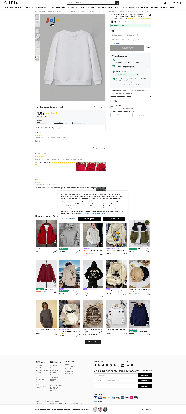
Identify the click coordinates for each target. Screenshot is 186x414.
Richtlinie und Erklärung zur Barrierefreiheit (54, 389)
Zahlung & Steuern (70, 366)
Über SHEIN (39, 368)
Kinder (43, 11)
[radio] (117, 35)
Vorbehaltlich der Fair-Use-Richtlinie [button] (125, 68)
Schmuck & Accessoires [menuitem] (127, 7)
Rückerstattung (54, 370)
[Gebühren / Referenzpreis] (118, 22)
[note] (90, 335)
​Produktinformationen (56, 385)
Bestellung (53, 372)
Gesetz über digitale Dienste (41, 387)
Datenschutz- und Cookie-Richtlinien (59, 403)
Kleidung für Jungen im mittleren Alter (56, 11)
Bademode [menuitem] (51, 7)
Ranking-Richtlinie (55, 383)
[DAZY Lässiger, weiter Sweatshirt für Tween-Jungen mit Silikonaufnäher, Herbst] (93, 233)
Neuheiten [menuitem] (18, 7)
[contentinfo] (123, 397)
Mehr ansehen (93, 342)
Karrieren (38, 375)
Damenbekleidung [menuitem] (40, 7)
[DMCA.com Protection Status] (100, 401)
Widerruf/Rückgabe (55, 368)
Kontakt (67, 364)
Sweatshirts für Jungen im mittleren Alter (78, 11)
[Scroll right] (180, 7)
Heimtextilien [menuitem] (154, 7)
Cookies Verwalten (76, 403)
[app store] (128, 366)
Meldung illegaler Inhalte (55, 380)
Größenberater (54, 377)
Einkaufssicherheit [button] (121, 71)
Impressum (39, 365)
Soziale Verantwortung (42, 370)
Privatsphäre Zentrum (41, 403)
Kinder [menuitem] (110, 7)
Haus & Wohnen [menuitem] (101, 7)
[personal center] (165, 3)
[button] (177, 3)
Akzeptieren (98, 394)
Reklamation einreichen (42, 390)
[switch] (58, 128)
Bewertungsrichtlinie (41, 116)
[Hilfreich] (93, 148)
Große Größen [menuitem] (60, 7)
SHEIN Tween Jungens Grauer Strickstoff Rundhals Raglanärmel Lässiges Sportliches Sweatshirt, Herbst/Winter (46, 329)
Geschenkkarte (69, 371)
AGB (37, 377)
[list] (109, 365)
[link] (169, 2)
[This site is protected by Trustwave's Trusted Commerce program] (95, 401)
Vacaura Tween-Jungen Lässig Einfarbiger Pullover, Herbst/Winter (139, 331)
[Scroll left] (178, 7)
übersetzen (38, 143)
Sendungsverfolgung (55, 375)
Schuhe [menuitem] (116, 7)
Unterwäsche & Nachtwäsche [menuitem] (75, 7)
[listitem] (46, 238)
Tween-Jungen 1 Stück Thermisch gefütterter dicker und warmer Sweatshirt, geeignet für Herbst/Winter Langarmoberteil (93, 291)
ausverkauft (127, 48)
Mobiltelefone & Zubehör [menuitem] (167, 7)
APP (128, 361)
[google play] (132, 366)
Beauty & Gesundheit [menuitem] (142, 7)
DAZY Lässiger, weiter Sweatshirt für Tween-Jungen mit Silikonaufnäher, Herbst (93, 250)
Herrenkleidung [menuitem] (90, 7)
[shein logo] (11, 2)
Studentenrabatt (40, 379)
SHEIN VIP (39, 384)
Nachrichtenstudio (40, 382)
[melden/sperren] (104, 148)
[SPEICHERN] (148, 48)
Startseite (37, 11)
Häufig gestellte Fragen (71, 373)
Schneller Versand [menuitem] (28, 7)
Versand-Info (53, 365)
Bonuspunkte (68, 369)
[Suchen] (117, 3)
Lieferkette (38, 372)
